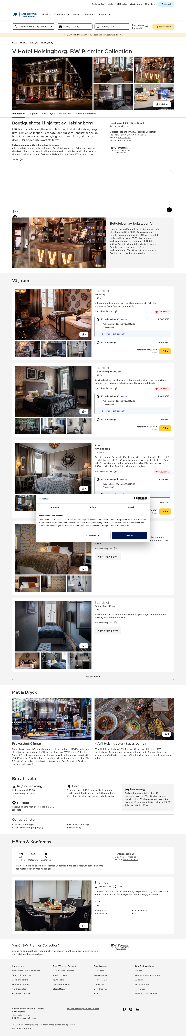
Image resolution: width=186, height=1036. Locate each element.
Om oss (138, 971)
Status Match (59, 989)
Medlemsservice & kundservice (26, 971)
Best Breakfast (100, 989)
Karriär (97, 993)
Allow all (129, 535)
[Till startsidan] (24, 14)
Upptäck (139, 980)
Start (14, 42)
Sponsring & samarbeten (146, 993)
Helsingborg (47, 42)
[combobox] (33, 26)
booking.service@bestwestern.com (83, 1009)
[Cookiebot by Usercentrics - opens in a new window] (136, 498)
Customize (91, 535)
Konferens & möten (103, 980)
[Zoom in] (171, 167)
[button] (110, 333)
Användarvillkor (19, 989)
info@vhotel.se (124, 140)
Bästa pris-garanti (20, 980)
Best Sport (99, 971)
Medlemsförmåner (61, 984)
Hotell (23, 42)
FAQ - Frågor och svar (22, 975)
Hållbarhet (139, 989)
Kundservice (18, 966)
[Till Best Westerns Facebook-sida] (124, 1009)
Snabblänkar (100, 966)
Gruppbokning (100, 984)
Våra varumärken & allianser (147, 975)
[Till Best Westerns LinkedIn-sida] (137, 1009)
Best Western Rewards (65, 966)
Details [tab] (93, 507)
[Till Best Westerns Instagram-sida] (130, 1009)
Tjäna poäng (58, 980)
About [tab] (131, 507)
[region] (93, 189)
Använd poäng (60, 975)
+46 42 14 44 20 (130, 860)
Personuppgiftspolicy (22, 984)
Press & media (100, 975)
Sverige (34, 42)
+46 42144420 (124, 138)
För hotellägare (142, 984)
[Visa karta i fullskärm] (169, 209)
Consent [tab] (55, 507)
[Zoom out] (171, 171)
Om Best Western (144, 966)
